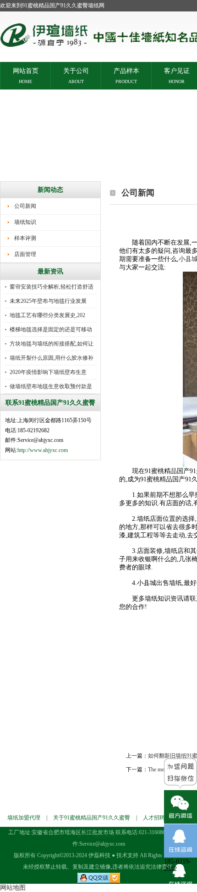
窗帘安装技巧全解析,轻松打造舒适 (51, 287)
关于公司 (76, 70)
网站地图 (13, 887)
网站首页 (25, 70)
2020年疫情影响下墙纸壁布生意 (48, 372)
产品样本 (126, 70)
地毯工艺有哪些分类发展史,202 (47, 315)
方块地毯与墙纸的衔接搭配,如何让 (51, 343)
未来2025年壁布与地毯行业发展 (48, 301)
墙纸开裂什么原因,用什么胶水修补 (51, 358)
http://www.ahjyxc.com (42, 450)
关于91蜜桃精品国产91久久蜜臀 (91, 817)
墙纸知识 (25, 222)
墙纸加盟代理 (23, 817)
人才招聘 (154, 817)
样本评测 (25, 238)
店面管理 (25, 254)
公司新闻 (25, 206)
